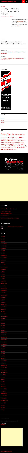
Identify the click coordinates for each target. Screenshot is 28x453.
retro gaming (23, 146)
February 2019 (4, 243)
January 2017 (3, 264)
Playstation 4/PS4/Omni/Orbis (12, 146)
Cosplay (18, 135)
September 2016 (4, 267)
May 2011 (3, 381)
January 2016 (3, 285)
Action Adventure (8, 134)
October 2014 (3, 306)
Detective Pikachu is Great (6, 213)
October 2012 (3, 341)
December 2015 (4, 288)
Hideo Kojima (9, 139)
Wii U (9, 149)
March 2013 (3, 330)
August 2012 (3, 346)
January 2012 (3, 363)
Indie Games (18, 139)
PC (7, 144)
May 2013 (3, 325)
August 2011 (3, 374)
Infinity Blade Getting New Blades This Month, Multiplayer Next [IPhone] (13, 52)
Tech (17, 147)
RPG (2, 147)
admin (12, 16)
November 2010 (4, 395)
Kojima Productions (18, 140)
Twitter (2, 120)
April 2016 (3, 278)
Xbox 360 (14, 149)
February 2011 (4, 388)
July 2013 (2, 320)
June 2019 (3, 236)
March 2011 (3, 386)
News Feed (16, 142)
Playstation (10, 144)
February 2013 (4, 332)
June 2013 (3, 323)
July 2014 (2, 311)
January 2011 (3, 391)
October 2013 (3, 313)
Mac (25, 140)
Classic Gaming (12, 135)
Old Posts (3, 6)
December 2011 (4, 365)
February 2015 (4, 304)
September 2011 (4, 372)
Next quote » (3, 424)
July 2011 (2, 377)
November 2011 (4, 367)
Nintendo (21, 142)
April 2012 (3, 356)
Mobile (13, 142)
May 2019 (3, 239)
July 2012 (2, 349)
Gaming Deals (3, 139)
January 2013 (3, 334)
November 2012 (4, 339)
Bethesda (17, 134)
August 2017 (3, 260)
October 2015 (3, 292)
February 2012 (4, 360)
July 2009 (2, 409)
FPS (13, 137)
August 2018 (3, 248)
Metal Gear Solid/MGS (4, 142)
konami (22, 140)
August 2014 (3, 309)
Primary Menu (26, 1)
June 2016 (3, 274)
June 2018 (3, 250)
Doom (7, 137)
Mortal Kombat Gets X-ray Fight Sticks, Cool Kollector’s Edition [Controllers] (13, 58)
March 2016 (3, 281)
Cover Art (22, 135)
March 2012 (3, 358)
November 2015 (4, 290)
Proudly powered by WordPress (6, 451)
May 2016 (3, 276)
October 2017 (3, 257)
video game (22, 147)
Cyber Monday (3, 137)
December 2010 (4, 393)
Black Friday (22, 134)
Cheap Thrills (6, 135)
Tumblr (2, 124)
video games (4, 149)
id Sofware (14, 139)
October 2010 (3, 398)
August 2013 (3, 318)
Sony (8, 147)
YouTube (2, 122)
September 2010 (4, 400)
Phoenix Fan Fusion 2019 (6, 211)
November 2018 (4, 246)
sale (4, 147)
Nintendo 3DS (3, 144)
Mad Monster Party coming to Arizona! (8, 208)
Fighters (10, 137)
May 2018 (3, 253)
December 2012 (4, 337)
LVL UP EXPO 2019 (5, 215)
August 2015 (3, 297)
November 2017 (4, 255)
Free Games (17, 137)
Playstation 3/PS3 (18, 144)
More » (18, 25)
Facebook (3, 117)
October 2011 (3, 370)
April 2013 (3, 327)
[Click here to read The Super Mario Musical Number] (6, 25)
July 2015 (2, 299)
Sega (6, 147)
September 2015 (4, 295)
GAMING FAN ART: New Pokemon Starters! (10, 218)
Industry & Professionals (7, 140)
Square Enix (11, 147)
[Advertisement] (14, 187)
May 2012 (3, 353)
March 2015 (3, 302)
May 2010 (3, 407)
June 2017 (3, 262)
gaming (21, 137)
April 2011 (3, 384)
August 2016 (3, 269)
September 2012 (4, 344)
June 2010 (3, 405)
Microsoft (9, 142)
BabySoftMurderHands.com (8, 1)
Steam (15, 147)
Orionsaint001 (20, 21)
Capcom (2, 135)
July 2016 (2, 271)
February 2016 (4, 283)
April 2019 (3, 241)
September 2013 (4, 316)
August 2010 (3, 402)
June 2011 (3, 379)
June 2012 (3, 351)
